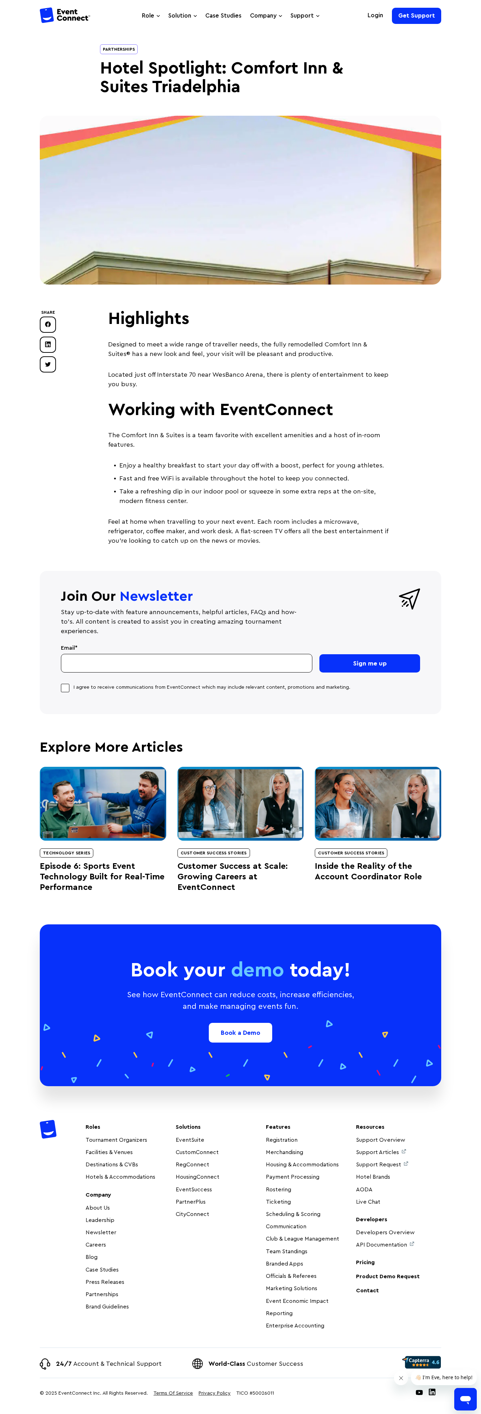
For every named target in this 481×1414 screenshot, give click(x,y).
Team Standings (286, 1251)
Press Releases (105, 1282)
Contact (367, 1290)
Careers (96, 1245)
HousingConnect (197, 1177)
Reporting (279, 1313)
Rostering (278, 1189)
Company (263, 16)
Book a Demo (240, 1033)
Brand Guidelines (107, 1307)
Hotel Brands (373, 1177)
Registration (282, 1140)
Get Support (416, 16)
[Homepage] (65, 16)
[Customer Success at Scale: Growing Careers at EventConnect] (240, 804)
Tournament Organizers (116, 1140)
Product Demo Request (388, 1276)
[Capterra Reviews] (421, 1362)
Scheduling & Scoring (293, 1214)
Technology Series (66, 853)
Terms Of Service (173, 1393)
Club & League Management (302, 1239)
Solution (179, 16)
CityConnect (193, 1214)
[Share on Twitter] (48, 364)
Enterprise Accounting (295, 1326)
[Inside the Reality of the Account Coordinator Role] (378, 804)
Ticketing (278, 1202)
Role (148, 16)
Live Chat (368, 1202)
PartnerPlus (191, 1202)
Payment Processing (292, 1177)
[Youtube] (419, 1393)
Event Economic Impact (297, 1301)
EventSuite (190, 1140)
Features (278, 1127)
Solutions (188, 1127)
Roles (93, 1127)
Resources (370, 1127)
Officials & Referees (291, 1276)
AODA (364, 1189)
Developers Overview (385, 1232)
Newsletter (101, 1232)
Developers (371, 1219)
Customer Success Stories (214, 853)
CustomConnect (197, 1152)
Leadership (100, 1220)
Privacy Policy (215, 1393)
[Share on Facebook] (48, 324)
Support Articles (377, 1152)
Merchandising (284, 1152)
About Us (98, 1208)
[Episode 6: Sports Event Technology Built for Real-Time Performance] (103, 804)
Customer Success (255, 1364)
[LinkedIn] (432, 1393)
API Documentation (381, 1245)
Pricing (365, 1262)
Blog (92, 1257)
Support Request (378, 1164)
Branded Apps (284, 1264)
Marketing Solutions (291, 1288)
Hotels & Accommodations (120, 1177)
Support (302, 16)
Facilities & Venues (109, 1152)
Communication (286, 1226)
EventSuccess (194, 1189)
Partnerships (119, 49)
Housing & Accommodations (302, 1164)
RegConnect (192, 1164)
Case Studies (223, 16)
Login (375, 15)
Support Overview (380, 1140)
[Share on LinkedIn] (48, 344)
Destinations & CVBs (112, 1164)
